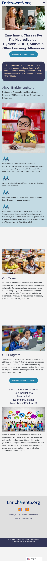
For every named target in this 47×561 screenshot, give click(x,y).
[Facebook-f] (20, 509)
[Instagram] (27, 509)
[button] (44, 3)
